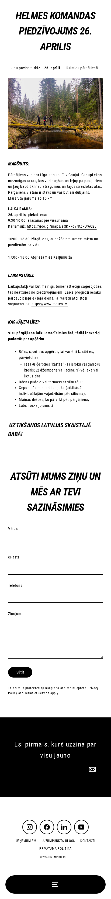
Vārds (13, 528)
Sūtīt (20, 672)
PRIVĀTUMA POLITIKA (55, 849)
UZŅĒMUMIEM (26, 841)
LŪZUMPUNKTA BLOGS (58, 841)
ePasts (13, 557)
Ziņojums (15, 614)
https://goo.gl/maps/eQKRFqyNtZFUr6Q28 (62, 226)
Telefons (15, 585)
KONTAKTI (87, 841)
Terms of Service (37, 693)
